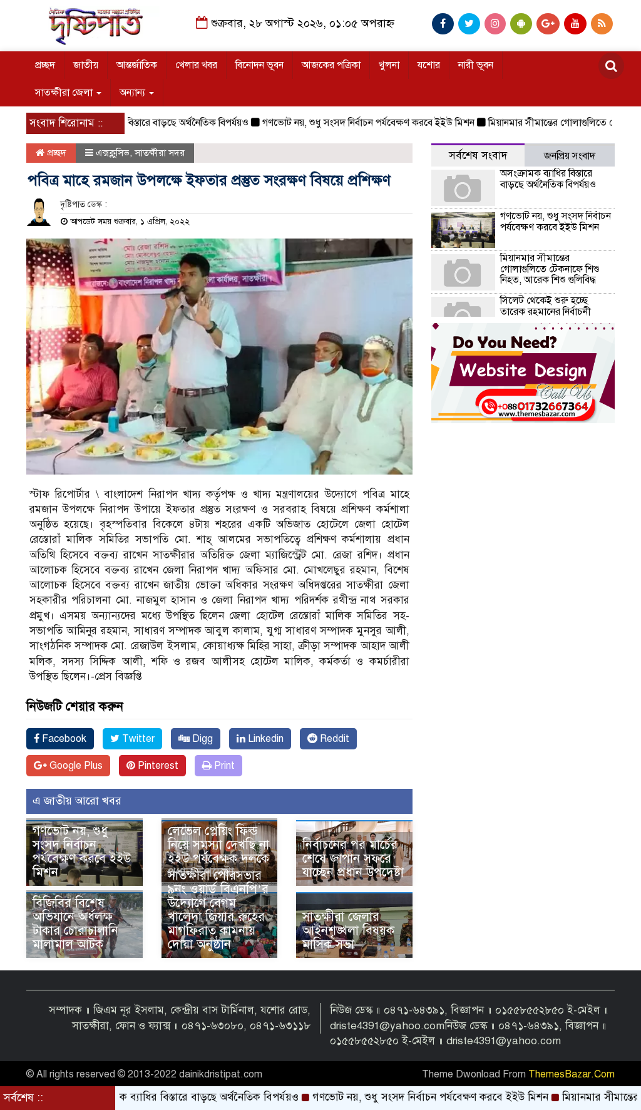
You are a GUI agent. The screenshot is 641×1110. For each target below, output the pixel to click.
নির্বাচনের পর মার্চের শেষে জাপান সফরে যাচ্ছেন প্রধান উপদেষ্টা (353, 858)
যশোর (429, 65)
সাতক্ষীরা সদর (160, 152)
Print (223, 765)
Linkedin (264, 738)
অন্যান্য (134, 92)
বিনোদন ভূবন (259, 65)
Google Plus (75, 765)
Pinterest (156, 765)
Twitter (137, 738)
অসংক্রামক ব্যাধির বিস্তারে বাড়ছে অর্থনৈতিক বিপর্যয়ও (127, 122)
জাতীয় (85, 65)
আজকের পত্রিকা (331, 65)
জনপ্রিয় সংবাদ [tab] (569, 156)
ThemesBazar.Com (571, 1074)
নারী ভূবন (475, 65)
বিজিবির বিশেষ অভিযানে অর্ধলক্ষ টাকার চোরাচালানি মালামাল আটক (75, 923)
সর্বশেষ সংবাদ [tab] (478, 155)
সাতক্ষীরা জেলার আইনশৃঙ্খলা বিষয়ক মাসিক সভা (348, 930)
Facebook (62, 738)
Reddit (333, 738)
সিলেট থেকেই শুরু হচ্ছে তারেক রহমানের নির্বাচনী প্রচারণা (545, 311)
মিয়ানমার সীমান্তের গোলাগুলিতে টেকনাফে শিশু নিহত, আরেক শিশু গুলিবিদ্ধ (550, 269)
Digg (201, 738)
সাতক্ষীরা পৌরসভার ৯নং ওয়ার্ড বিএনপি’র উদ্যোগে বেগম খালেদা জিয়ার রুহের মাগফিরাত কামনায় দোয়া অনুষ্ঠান (218, 910)
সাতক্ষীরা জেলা (65, 92)
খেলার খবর (196, 65)
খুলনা (389, 65)
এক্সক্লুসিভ (113, 152)
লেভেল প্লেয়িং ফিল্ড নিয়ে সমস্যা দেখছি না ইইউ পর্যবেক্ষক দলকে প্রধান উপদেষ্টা (218, 851)
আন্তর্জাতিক (136, 65)
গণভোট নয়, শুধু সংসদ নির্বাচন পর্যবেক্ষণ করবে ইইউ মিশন (342, 122)
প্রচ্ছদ (45, 65)
